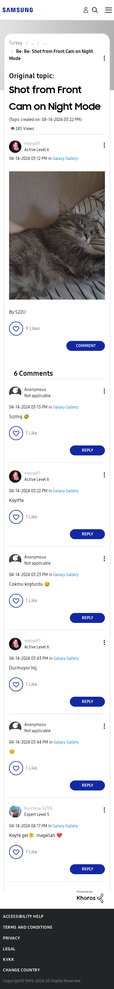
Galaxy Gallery (65, 158)
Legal (9, 949)
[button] (94, 145)
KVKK (8, 959)
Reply (87, 450)
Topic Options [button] (94, 58)
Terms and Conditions (28, 927)
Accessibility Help (23, 916)
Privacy (11, 938)
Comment (86, 345)
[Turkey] (17, 9)
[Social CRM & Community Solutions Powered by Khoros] (90, 896)
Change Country (21, 970)
